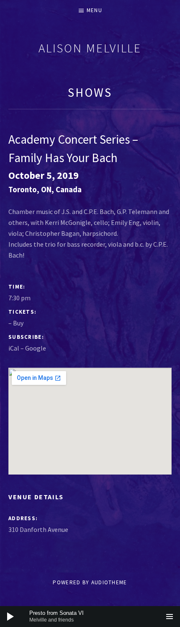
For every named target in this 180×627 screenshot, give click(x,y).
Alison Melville (90, 48)
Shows (90, 92)
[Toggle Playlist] (169, 616)
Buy (18, 323)
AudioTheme (109, 582)
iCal (13, 348)
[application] (90, 616)
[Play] (10, 616)
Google (35, 348)
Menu (94, 10)
